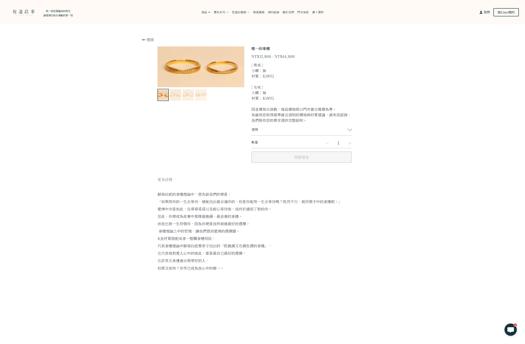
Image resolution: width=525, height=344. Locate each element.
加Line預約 (506, 12)
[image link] (23, 12)
